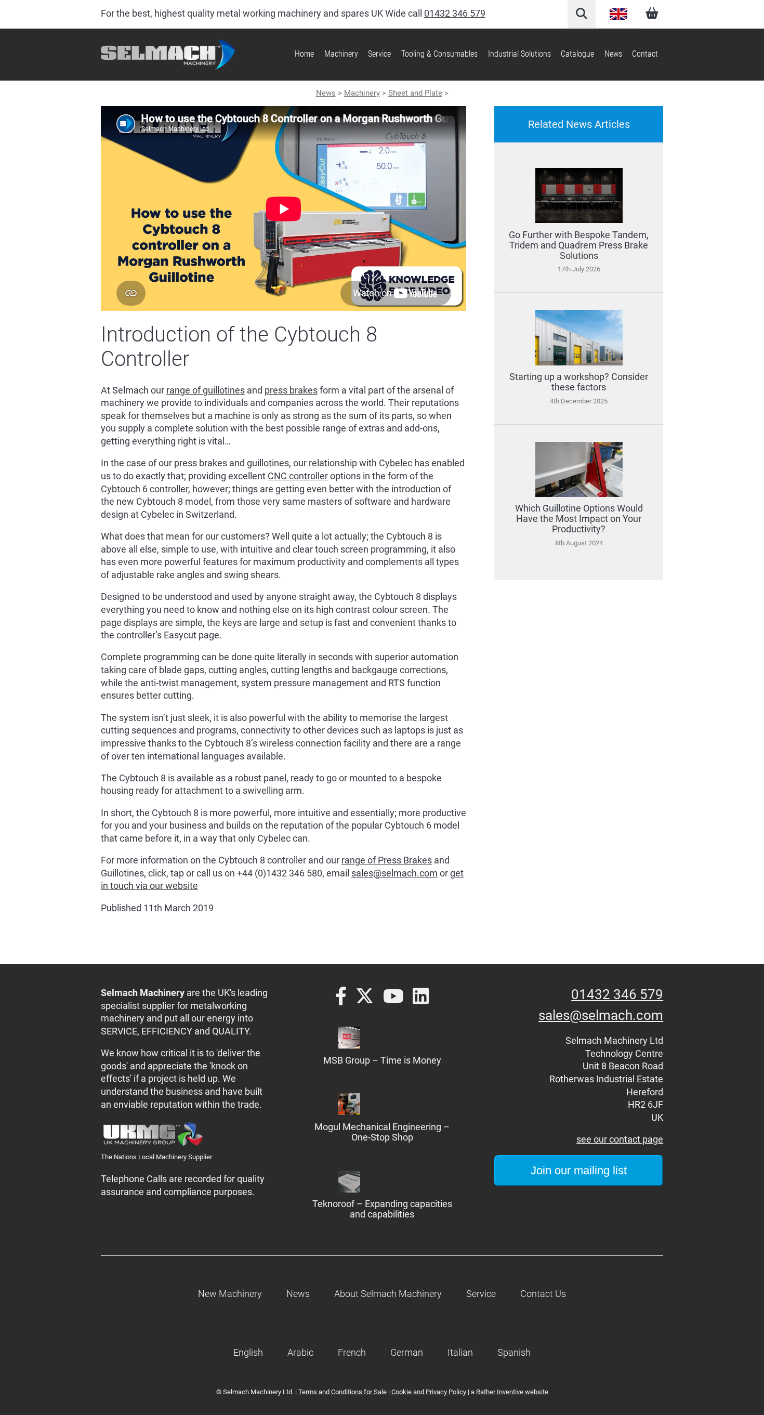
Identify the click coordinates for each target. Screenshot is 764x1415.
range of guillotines (205, 390)
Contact (645, 54)
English (618, 14)
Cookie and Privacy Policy (428, 1392)
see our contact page (619, 1139)
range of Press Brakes (386, 860)
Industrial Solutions (519, 54)
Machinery (362, 93)
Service (379, 54)
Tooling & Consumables (439, 54)
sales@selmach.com (394, 873)
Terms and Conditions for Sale (342, 1392)
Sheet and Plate (415, 93)
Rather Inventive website (512, 1392)
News (613, 54)
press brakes (291, 390)
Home (304, 54)
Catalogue (577, 54)
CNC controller (298, 476)
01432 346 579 (454, 13)
